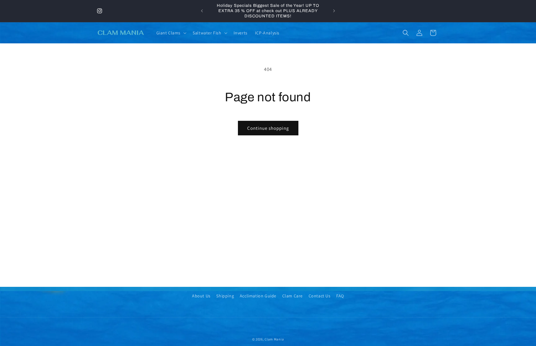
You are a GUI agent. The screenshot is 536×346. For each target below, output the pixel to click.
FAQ (340, 296)
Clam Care (292, 296)
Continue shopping (268, 128)
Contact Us (320, 296)
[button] (171, 32)
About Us (201, 296)
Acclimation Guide (258, 296)
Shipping (225, 296)
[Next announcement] (334, 11)
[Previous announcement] (202, 11)
